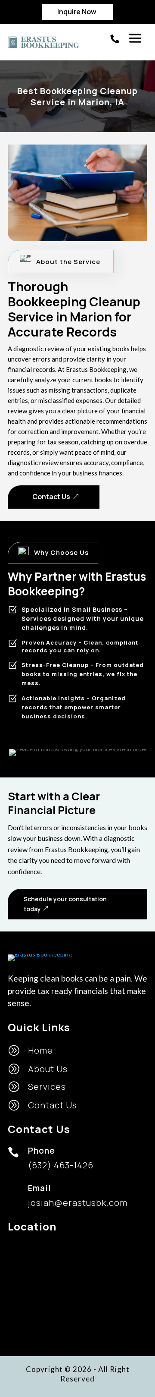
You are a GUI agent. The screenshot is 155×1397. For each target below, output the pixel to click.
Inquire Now (76, 11)
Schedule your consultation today (65, 904)
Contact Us (51, 496)
